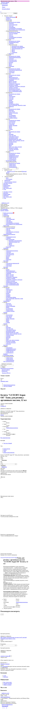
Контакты (5, 184)
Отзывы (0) (3, 406)
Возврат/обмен (6, 185)
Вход (7, 177)
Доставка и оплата (7, 183)
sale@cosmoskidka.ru (5, 697)
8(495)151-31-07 (11, 171)
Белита (2, 415)
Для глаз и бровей (7, 386)
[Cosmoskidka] (4, 666)
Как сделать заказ (7, 188)
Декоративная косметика (9, 385)
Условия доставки (7, 683)
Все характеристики (5, 437)
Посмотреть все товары (14, 22)
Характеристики (9, 557)
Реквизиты (6, 186)
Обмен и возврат (7, 684)
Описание (3, 557)
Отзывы (15, 557)
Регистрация (9, 179)
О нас (4, 189)
